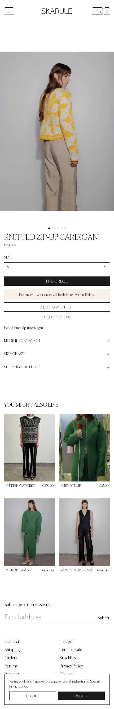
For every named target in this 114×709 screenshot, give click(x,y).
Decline (32, 696)
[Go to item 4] (58, 228)
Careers (67, 674)
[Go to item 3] (55, 228)
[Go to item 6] (65, 228)
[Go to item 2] (52, 228)
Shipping (12, 649)
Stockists (68, 657)
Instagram (68, 641)
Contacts (13, 641)
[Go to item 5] (62, 228)
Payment (12, 674)
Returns (11, 665)
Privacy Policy (71, 665)
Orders (11, 657)
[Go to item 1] (49, 228)
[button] (57, 131)
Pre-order (57, 281)
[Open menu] (9, 11)
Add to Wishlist (57, 306)
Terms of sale (71, 649)
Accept (81, 696)
